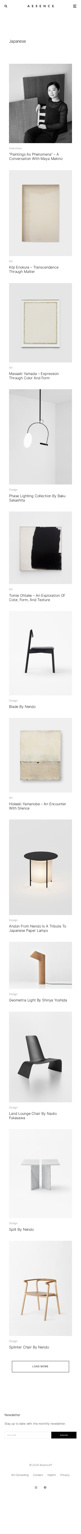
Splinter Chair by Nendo (29, 1347)
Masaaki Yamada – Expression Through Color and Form (34, 376)
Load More (40, 1366)
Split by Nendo (21, 1229)
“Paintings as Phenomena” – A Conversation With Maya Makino (36, 156)
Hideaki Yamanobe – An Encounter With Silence (37, 806)
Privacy (65, 1475)
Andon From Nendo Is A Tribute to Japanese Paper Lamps (37, 928)
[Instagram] (36, 1487)
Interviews (15, 148)
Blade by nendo (22, 707)
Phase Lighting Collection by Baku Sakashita (37, 498)
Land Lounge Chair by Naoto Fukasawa (33, 1115)
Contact (38, 1475)
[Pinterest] (45, 1487)
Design (13, 489)
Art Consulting (20, 1475)
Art (11, 261)
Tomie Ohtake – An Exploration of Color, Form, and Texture (37, 597)
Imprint (51, 1475)
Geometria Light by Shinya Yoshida (38, 1000)
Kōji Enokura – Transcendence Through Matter (33, 269)
